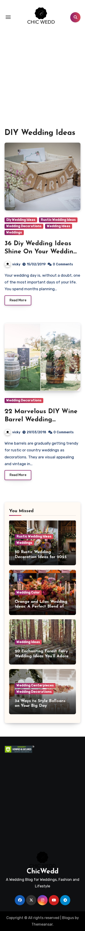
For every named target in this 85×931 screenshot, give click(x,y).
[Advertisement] (42, 83)
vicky (16, 264)
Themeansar (42, 924)
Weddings (14, 232)
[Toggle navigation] (8, 17)
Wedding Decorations (23, 226)
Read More (18, 300)
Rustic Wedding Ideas (58, 220)
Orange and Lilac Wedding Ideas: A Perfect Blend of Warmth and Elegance (41, 607)
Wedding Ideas (58, 226)
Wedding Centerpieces (35, 685)
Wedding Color (28, 592)
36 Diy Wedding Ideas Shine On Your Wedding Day (41, 251)
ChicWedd (42, 871)
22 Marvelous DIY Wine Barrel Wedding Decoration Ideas (41, 419)
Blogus (68, 918)
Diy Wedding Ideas (20, 220)
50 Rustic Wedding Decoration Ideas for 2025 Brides (40, 557)
